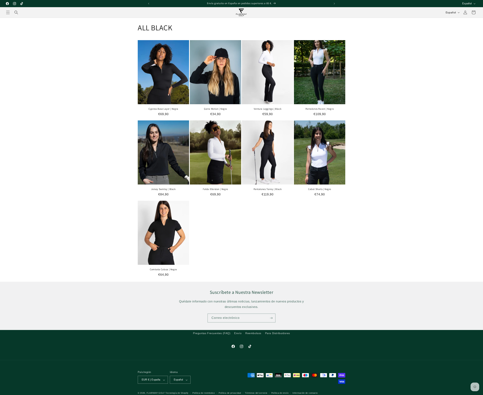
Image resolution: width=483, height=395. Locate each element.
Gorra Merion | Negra (215, 108)
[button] (8, 12)
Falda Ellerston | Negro (215, 189)
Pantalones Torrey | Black (268, 189)
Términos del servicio (256, 393)
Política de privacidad (230, 393)
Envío (238, 333)
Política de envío (280, 393)
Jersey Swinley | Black (163, 189)
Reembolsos (253, 333)
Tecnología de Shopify (176, 393)
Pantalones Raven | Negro (319, 108)
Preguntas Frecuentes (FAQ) (212, 333)
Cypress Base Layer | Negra (163, 108)
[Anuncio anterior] (149, 3)
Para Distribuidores (277, 333)
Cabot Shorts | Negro (319, 189)
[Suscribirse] (271, 318)
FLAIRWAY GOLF (156, 393)
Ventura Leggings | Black (267, 108)
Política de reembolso (203, 393)
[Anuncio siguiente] (334, 3)
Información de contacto (305, 393)
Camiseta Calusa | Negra (163, 269)
